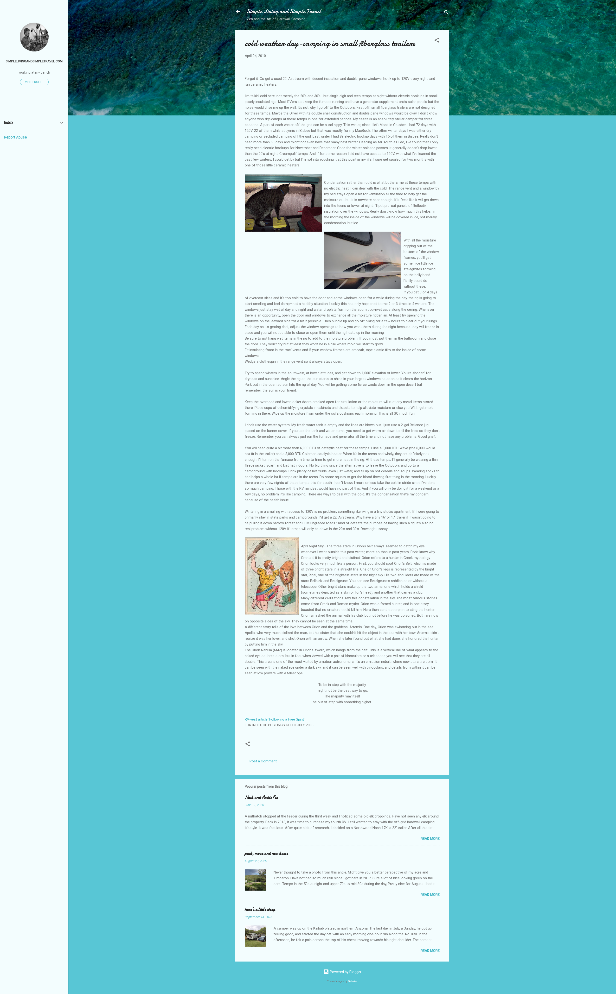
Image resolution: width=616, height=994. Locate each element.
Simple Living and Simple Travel (284, 11)
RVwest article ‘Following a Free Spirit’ (275, 719)
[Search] (446, 13)
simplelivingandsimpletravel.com (34, 61)
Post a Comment (263, 761)
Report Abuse (15, 137)
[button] (437, 41)
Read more (430, 838)
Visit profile (34, 82)
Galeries (353, 981)
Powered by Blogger (345, 972)
